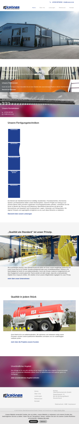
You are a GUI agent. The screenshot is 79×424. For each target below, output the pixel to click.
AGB (65, 404)
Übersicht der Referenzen (9, 89)
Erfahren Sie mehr (43, 418)
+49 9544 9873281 (56, 2)
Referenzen (62, 7)
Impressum (72, 404)
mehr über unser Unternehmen (18, 278)
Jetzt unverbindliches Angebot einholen (25, 378)
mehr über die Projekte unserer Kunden (25, 342)
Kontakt (71, 7)
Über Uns (42, 7)
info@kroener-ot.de (68, 2)
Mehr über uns (6, 102)
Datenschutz (59, 404)
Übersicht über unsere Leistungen (20, 214)
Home (34, 7)
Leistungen (52, 7)
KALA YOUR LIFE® (59, 410)
